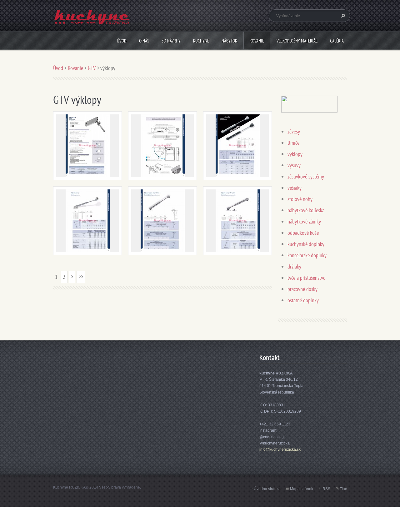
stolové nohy (300, 199)
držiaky (294, 266)
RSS (326, 489)
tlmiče (293, 142)
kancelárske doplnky (307, 255)
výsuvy (294, 165)
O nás (144, 41)
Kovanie (257, 41)
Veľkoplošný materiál (297, 41)
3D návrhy (171, 41)
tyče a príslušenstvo (307, 277)
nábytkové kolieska (306, 210)
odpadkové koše (303, 232)
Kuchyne (201, 41)
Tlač (343, 489)
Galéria (337, 41)
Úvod (122, 41)
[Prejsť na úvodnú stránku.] (92, 20)
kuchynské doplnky (306, 244)
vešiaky (295, 187)
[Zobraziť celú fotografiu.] (87, 145)
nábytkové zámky (304, 221)
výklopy (295, 154)
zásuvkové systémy (306, 176)
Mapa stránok (301, 489)
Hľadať (342, 15)
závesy (294, 131)
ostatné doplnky (303, 300)
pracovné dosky (303, 289)
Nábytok (229, 41)
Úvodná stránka (267, 489)
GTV (92, 68)
